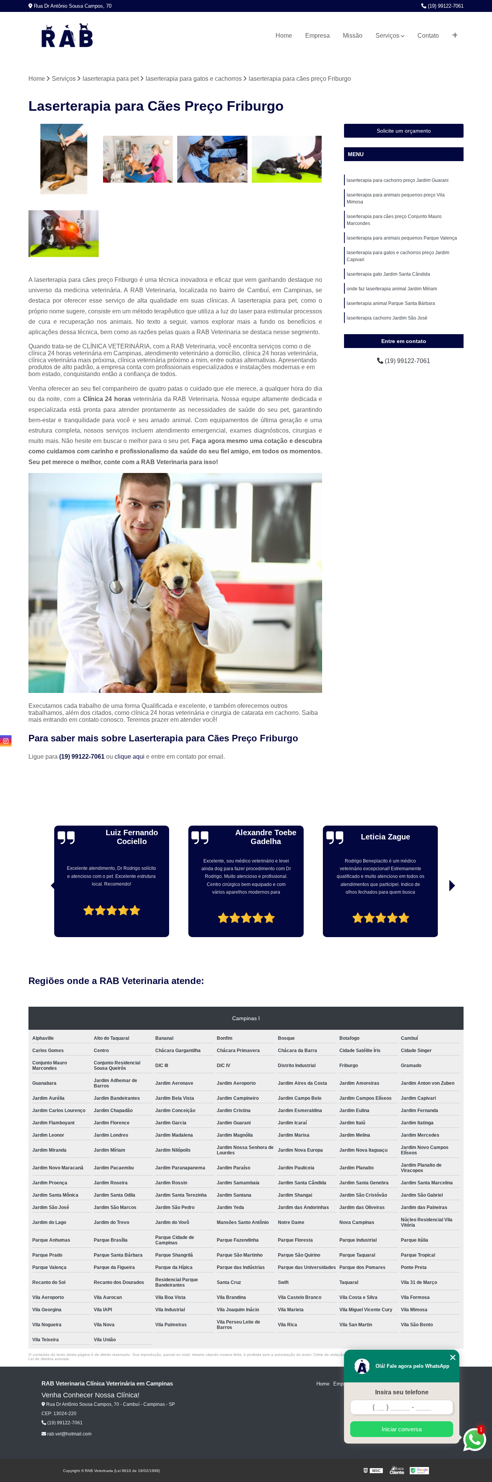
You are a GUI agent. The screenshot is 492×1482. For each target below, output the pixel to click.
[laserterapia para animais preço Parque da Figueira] (138, 159)
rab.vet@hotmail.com (68, 1434)
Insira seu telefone (402, 1392)
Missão (352, 35)
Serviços (387, 35)
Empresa (317, 35)
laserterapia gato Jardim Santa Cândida (388, 274)
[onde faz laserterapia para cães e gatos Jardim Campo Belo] (212, 159)
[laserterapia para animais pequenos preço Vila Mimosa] (287, 159)
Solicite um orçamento (404, 131)
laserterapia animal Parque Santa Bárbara (391, 303)
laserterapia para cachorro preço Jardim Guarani (398, 180)
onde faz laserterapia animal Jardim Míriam (392, 288)
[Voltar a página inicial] (66, 36)
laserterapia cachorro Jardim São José (387, 318)
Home (284, 35)
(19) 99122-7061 (445, 6)
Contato (428, 35)
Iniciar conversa (402, 1429)
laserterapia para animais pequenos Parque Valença (402, 238)
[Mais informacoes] (455, 35)
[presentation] (43, 915)
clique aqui (130, 756)
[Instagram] (6, 741)
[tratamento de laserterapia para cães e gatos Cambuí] (63, 159)
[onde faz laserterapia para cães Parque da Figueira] (63, 233)
